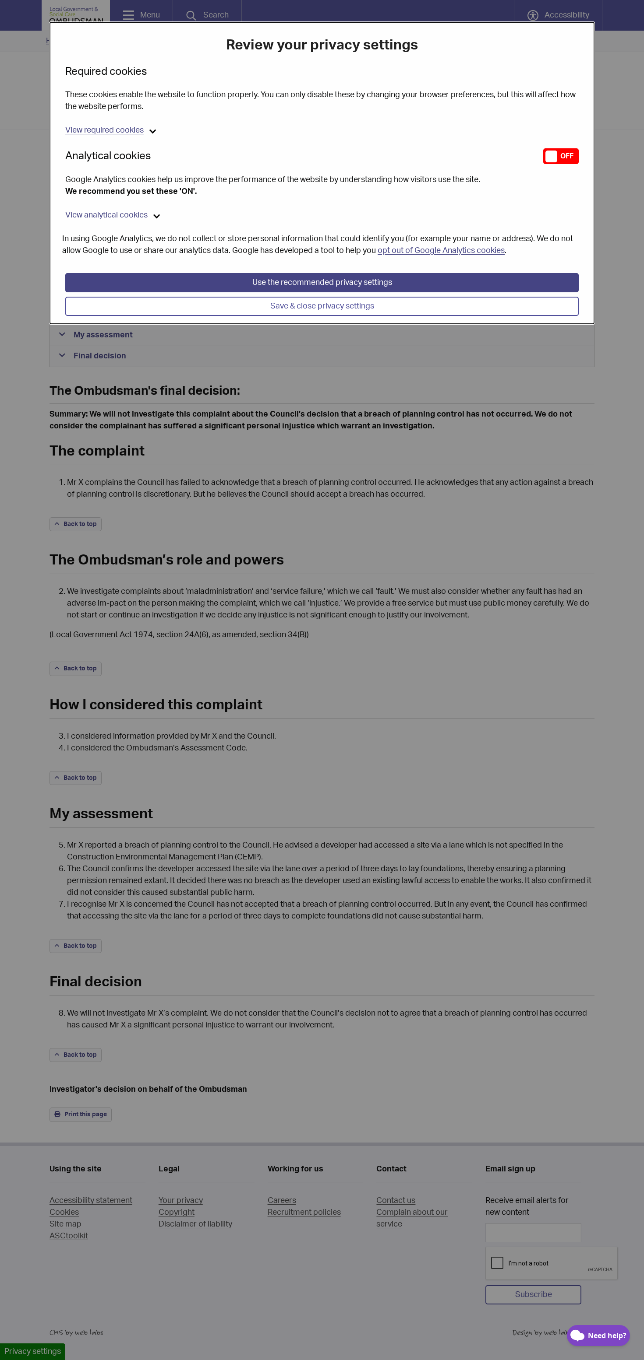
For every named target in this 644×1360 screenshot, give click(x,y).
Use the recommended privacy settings (322, 283)
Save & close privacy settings (322, 306)
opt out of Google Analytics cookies (441, 251)
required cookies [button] (104, 130)
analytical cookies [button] (106, 215)
